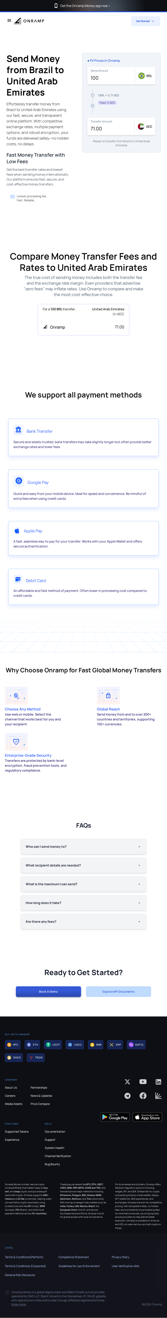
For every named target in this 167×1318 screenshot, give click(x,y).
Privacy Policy (120, 1257)
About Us (11, 1087)
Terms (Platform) (24, 1257)
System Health (54, 1148)
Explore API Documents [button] (118, 991)
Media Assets (13, 1104)
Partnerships (39, 1087)
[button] (13, 1044)
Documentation (55, 1131)
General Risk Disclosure (20, 1275)
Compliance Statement (73, 1257)
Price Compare (40, 1104)
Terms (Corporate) (25, 1266)
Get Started (143, 21)
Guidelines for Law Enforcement (79, 1266)
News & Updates (41, 1096)
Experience (12, 1140)
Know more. (19, 1304)
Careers (10, 1096)
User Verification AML (126, 1266)
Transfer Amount (101, 121)
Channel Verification (58, 1156)
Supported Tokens (17, 1131)
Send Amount (99, 71)
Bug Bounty (52, 1164)
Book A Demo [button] (48, 991)
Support (50, 1140)
